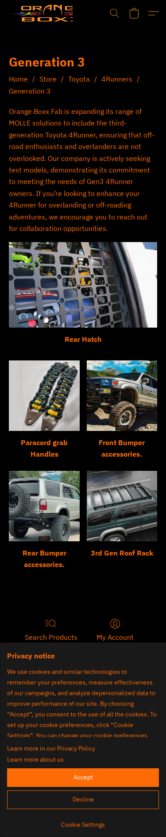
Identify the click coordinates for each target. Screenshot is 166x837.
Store (48, 78)
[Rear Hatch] (83, 285)
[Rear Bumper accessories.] (44, 506)
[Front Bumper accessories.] (122, 395)
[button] (40, 13)
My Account (115, 637)
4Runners (116, 78)
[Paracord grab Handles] (44, 395)
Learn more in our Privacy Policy (51, 748)
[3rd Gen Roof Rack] (122, 506)
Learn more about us (35, 759)
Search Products (51, 637)
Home (18, 78)
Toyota (79, 78)
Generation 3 (30, 90)
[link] (83, 821)
